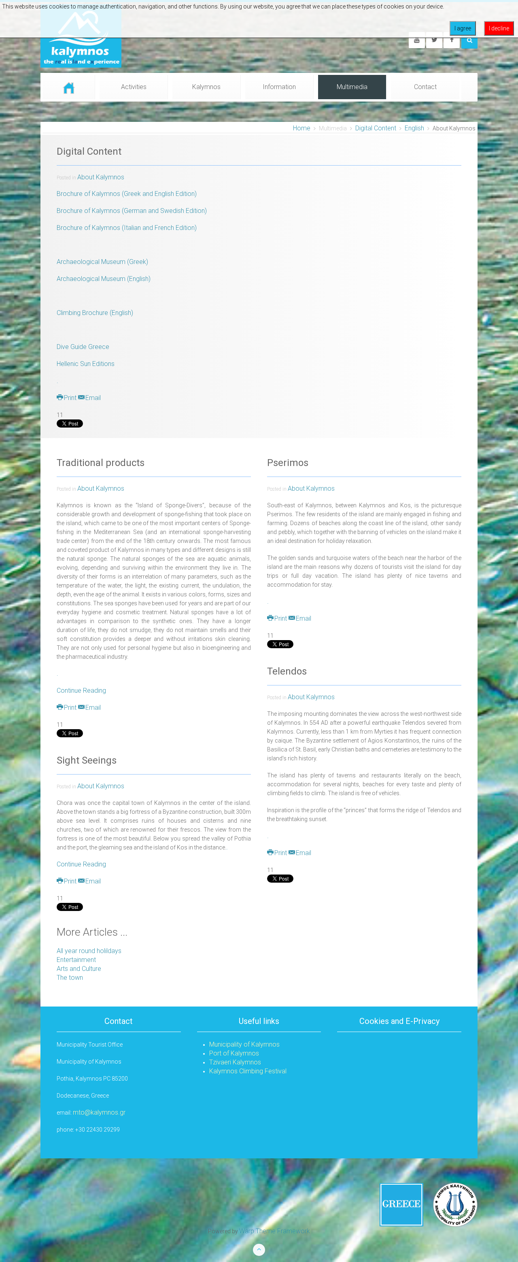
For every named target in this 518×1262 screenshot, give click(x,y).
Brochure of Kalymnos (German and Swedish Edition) (132, 211)
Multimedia (352, 87)
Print (70, 398)
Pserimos (287, 462)
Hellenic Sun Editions (86, 364)
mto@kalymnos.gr (99, 1112)
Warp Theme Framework (274, 1231)
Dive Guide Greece (83, 347)
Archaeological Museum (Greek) (102, 262)
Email (92, 398)
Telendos (287, 671)
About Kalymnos (100, 177)
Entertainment (76, 960)
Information (279, 87)
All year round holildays (89, 951)
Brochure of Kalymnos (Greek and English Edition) (127, 194)
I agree (462, 28)
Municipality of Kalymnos (244, 1044)
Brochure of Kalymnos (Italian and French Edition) (127, 228)
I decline (499, 28)
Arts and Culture (79, 969)
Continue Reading (81, 690)
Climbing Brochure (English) (95, 313)
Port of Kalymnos (234, 1053)
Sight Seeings (87, 760)
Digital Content (375, 128)
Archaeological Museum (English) (104, 279)
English (414, 128)
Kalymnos (206, 87)
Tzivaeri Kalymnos (235, 1062)
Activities (133, 87)
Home (301, 128)
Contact (425, 87)
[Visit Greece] (429, 1204)
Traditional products (100, 462)
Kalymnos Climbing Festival (248, 1071)
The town (70, 977)
